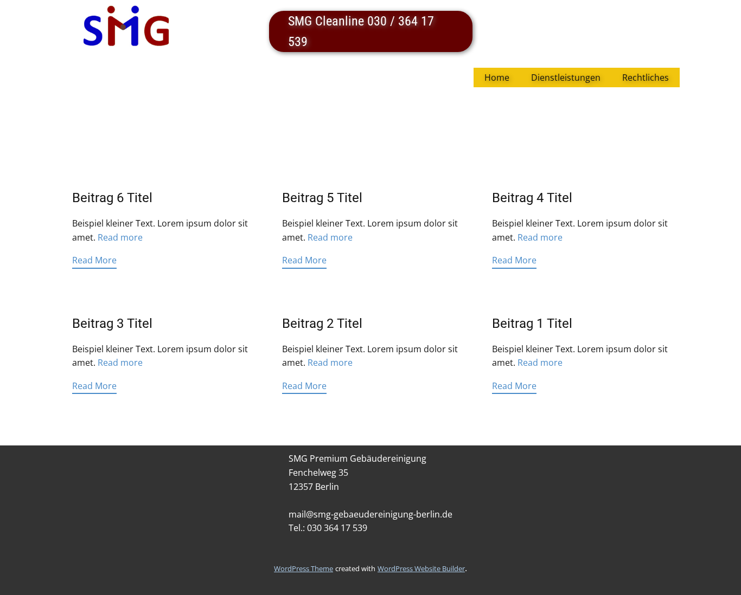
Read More (94, 260)
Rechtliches (645, 77)
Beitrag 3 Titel (112, 323)
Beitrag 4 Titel (532, 197)
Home (496, 77)
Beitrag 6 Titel (112, 197)
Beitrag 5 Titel (322, 197)
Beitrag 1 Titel (532, 323)
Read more (120, 237)
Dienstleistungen (566, 77)
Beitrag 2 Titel (322, 323)
